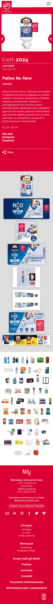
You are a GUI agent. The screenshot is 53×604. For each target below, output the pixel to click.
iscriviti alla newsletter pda (26, 506)
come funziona (26, 536)
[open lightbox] (26, 186)
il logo (26, 533)
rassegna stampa (26, 551)
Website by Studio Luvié (26, 500)
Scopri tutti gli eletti (26, 558)
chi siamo (26, 530)
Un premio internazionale (26, 582)
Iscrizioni (26, 570)
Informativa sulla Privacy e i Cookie (26, 497)
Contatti (26, 576)
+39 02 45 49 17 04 (27, 489)
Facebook (8, 140)
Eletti (15, 59)
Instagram (8, 137)
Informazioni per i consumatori (26, 588)
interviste (26, 548)
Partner (27, 564)
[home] (6, 7)
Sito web (7, 133)
